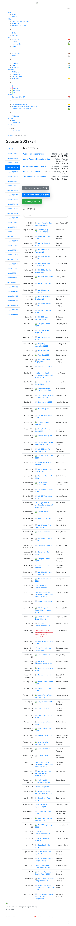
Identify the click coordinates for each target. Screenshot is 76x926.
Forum (10, 118)
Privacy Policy (61, 908)
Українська (16, 131)
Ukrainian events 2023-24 (35, 188)
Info (9, 37)
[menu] (67, 7)
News (10, 12)
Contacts (11, 125)
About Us (59, 906)
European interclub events (37, 195)
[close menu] (69, 7)
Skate (10, 19)
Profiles (11, 70)
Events (10, 95)
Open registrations (32, 201)
